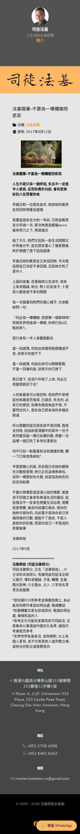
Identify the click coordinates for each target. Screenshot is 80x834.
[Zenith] (40, 79)
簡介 (40, 41)
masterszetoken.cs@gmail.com (42, 779)
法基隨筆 (33, 125)
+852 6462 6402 (42, 754)
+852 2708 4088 (42, 746)
